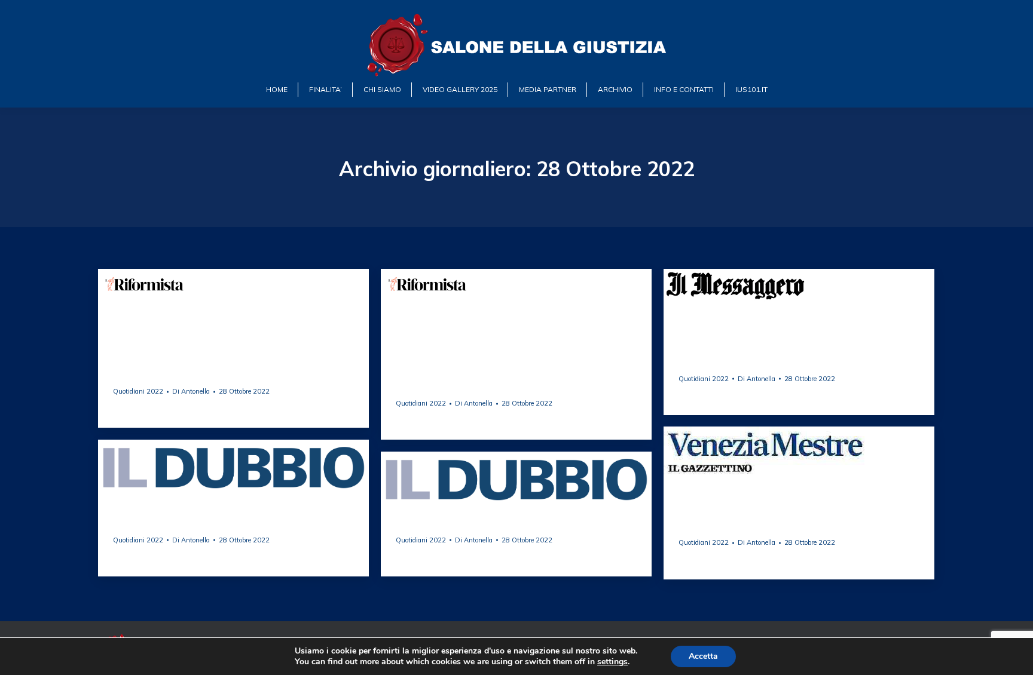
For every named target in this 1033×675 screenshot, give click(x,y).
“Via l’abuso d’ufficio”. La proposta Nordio (515, 524)
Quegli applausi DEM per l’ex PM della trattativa (502, 381)
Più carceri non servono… (184, 375)
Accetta (703, 656)
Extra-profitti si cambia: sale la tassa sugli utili (798, 520)
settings (612, 661)
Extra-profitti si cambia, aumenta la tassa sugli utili (797, 356)
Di (191, 391)
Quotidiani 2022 (138, 391)
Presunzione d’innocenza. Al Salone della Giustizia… (228, 518)
